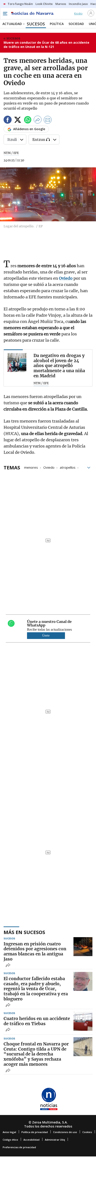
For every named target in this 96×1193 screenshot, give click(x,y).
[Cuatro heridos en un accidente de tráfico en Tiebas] (82, 1021)
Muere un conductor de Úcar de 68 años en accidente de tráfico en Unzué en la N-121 (46, 44)
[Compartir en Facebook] (8, 120)
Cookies (87, 1132)
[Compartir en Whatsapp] (28, 120)
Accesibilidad (31, 1139)
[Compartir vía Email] (48, 120)
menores (31, 467)
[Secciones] (5, 13)
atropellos (67, 467)
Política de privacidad (34, 1132)
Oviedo (48, 467)
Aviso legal (9, 1132)
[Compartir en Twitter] (18, 120)
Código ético (10, 1139)
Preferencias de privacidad (19, 1147)
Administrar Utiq (55, 1139)
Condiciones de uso (65, 1132)
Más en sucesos (24, 932)
